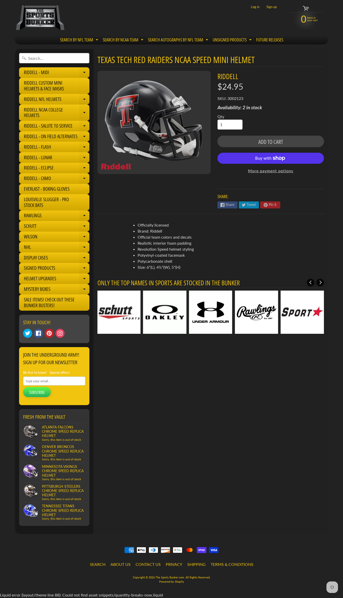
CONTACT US (148, 564)
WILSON (56, 237)
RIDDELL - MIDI (56, 73)
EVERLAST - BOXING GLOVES (47, 189)
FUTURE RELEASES (269, 40)
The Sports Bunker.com (169, 577)
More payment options (270, 170)
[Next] (320, 282)
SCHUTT (56, 227)
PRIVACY (174, 564)
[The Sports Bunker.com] (40, 17)
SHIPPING (196, 564)
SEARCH (97, 564)
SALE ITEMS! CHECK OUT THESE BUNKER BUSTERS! (49, 302)
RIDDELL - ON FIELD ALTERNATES (56, 137)
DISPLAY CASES (56, 258)
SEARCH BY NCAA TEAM (124, 40)
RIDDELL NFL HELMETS (56, 100)
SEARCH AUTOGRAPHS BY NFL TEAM (178, 40)
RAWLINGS (56, 216)
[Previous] (310, 282)
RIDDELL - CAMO (56, 179)
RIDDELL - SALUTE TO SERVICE (56, 127)
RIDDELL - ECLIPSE (56, 169)
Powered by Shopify (171, 581)
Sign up (271, 7)
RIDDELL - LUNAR (56, 158)
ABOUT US (120, 564)
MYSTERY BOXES (56, 290)
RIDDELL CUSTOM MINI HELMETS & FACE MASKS (44, 86)
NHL (56, 248)
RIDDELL (227, 76)
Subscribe (37, 392)
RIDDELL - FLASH (56, 148)
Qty (220, 116)
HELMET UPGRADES (56, 279)
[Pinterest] (49, 333)
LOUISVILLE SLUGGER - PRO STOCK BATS (46, 202)
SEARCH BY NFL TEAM (79, 40)
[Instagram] (60, 333)
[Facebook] (38, 333)
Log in (255, 7)
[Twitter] (27, 333)
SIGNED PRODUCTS (56, 269)
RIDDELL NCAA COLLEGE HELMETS (56, 112)
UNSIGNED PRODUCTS (233, 40)
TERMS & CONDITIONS (232, 564)
